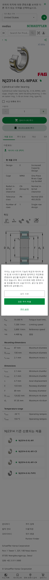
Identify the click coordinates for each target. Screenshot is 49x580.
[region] (24, 290)
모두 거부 (24, 293)
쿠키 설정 (24, 309)
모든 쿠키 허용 (24, 301)
